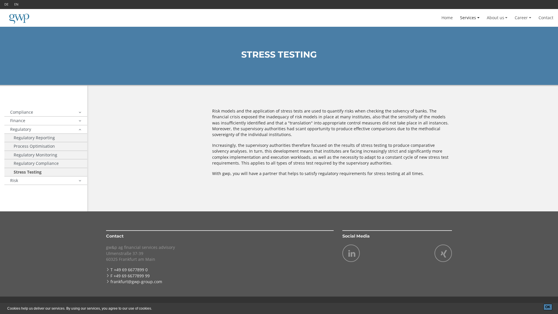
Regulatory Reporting (34, 137)
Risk (14, 180)
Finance (17, 120)
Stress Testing (28, 172)
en (16, 4)
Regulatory (20, 129)
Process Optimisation (34, 146)
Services (468, 17)
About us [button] (495, 17)
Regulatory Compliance (36, 163)
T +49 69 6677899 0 (129, 269)
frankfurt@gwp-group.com (136, 281)
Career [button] (521, 17)
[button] (80, 112)
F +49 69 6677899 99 (130, 276)
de (6, 4)
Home (447, 17)
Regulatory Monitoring (35, 155)
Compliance (21, 112)
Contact (546, 17)
